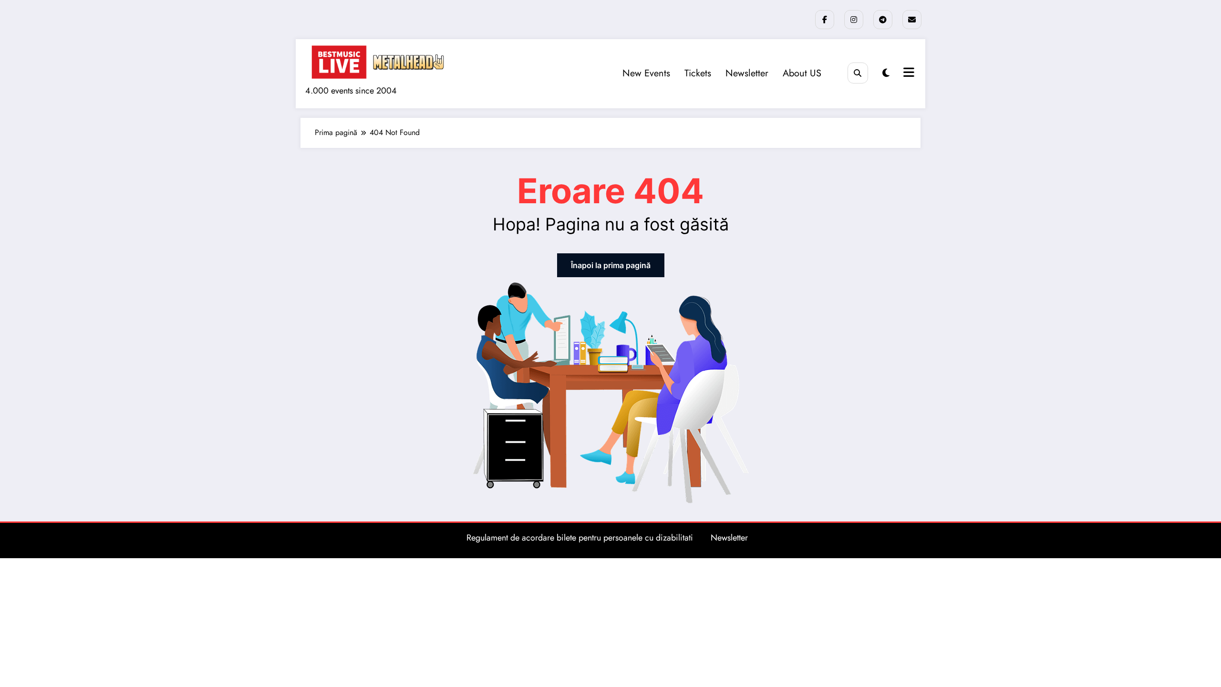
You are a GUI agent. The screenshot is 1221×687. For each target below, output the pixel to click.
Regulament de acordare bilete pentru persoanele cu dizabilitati (579, 537)
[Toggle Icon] (907, 73)
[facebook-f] (824, 19)
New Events (646, 73)
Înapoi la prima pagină (611, 265)
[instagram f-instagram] (853, 19)
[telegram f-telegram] (882, 19)
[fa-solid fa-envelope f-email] (911, 19)
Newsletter (746, 73)
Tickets (697, 73)
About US (802, 73)
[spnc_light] (886, 73)
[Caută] (858, 72)
